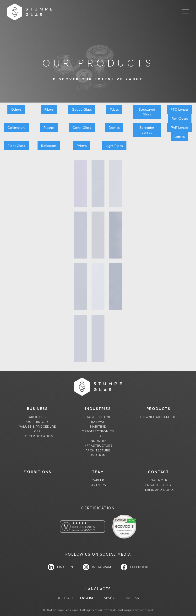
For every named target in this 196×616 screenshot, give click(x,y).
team (98, 472)
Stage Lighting (98, 417)
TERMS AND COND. (158, 490)
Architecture (98, 450)
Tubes (114, 109)
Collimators (16, 127)
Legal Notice (158, 480)
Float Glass (16, 146)
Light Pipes (114, 146)
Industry (98, 441)
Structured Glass (147, 111)
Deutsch (65, 598)
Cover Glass (81, 127)
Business (37, 408)
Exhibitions (37, 472)
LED (98, 436)
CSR (37, 431)
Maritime (98, 426)
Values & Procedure (37, 426)
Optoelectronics (98, 431)
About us (37, 417)
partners (98, 485)
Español (110, 598)
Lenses (179, 137)
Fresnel (49, 127)
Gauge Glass (82, 109)
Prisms (82, 146)
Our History (37, 422)
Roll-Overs (180, 118)
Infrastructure (97, 445)
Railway (98, 422)
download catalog (158, 417)
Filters (49, 109)
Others (16, 109)
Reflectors (49, 146)
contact (158, 472)
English (87, 598)
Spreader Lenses (147, 130)
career (98, 480)
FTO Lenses (180, 109)
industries (98, 408)
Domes (114, 127)
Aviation (97, 455)
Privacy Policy (158, 485)
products (158, 408)
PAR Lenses (180, 127)
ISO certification (37, 436)
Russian (132, 598)
